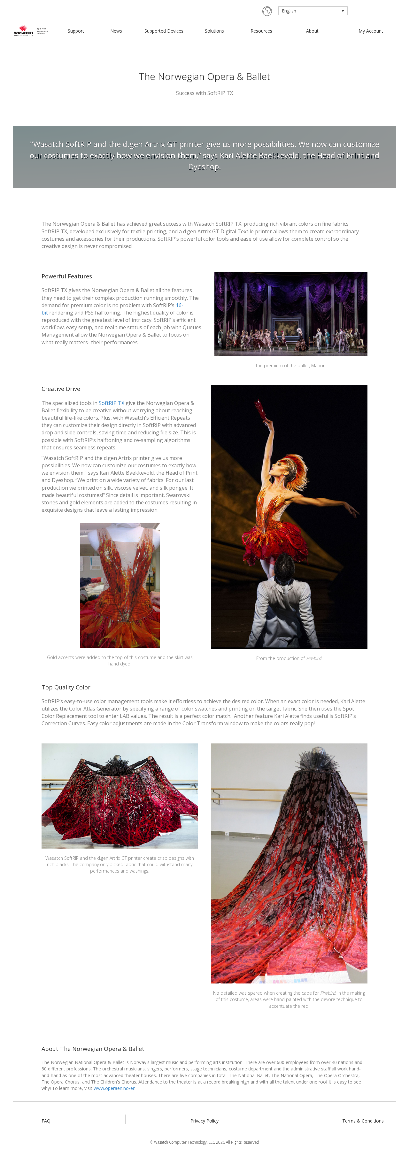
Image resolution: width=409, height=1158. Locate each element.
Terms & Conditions (363, 1121)
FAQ (46, 1121)
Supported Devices (163, 31)
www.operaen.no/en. (115, 1088)
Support (76, 31)
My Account (371, 31)
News (116, 31)
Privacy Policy (204, 1121)
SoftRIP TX (111, 403)
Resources (261, 31)
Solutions (214, 31)
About (312, 31)
